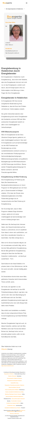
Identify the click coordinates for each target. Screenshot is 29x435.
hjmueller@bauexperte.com (11, 50)
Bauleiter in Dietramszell (12, 376)
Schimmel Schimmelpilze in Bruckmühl (18, 398)
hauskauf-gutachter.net (11, 411)
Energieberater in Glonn (11, 405)
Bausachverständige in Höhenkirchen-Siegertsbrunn (14, 396)
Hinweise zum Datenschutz (14, 413)
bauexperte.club (19, 411)
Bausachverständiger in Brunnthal (14, 387)
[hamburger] (26, 3)
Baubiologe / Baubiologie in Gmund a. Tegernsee (13, 394)
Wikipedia (4, 349)
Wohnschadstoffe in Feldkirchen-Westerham (14, 378)
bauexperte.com (22, 410)
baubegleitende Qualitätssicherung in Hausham (13, 407)
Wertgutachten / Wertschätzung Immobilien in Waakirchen (14, 385)
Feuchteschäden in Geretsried (16, 400)
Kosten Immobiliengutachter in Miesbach (12, 389)
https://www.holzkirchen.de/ (7, 365)
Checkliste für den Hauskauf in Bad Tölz (13, 403)
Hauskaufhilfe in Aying (14, 382)
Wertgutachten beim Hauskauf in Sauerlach (14, 380)
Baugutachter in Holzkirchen (9, 373)
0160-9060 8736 (8, 48)
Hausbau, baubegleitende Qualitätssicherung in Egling (14, 391)
